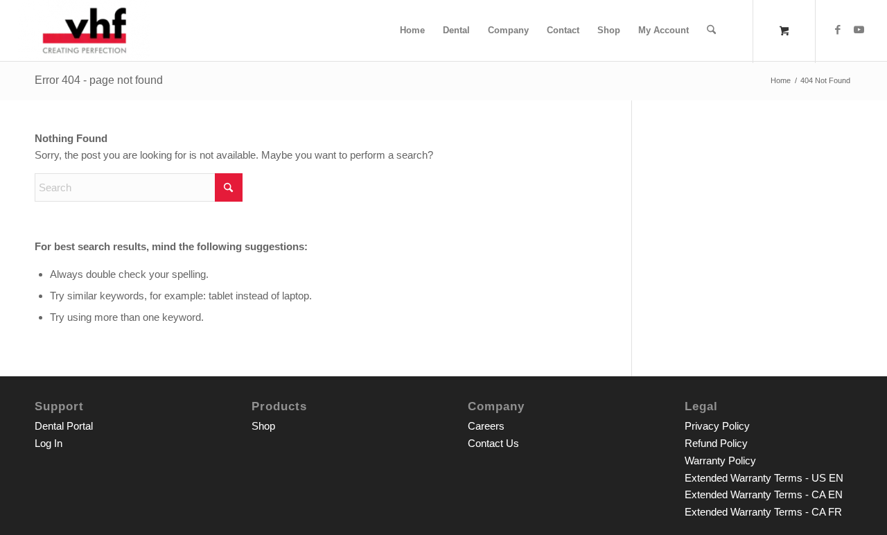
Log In (48, 443)
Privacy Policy (717, 426)
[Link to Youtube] (858, 29)
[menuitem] (412, 30)
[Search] (711, 30)
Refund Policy (716, 443)
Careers (486, 426)
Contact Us (493, 443)
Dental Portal (64, 426)
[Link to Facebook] (837, 29)
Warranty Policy (720, 460)
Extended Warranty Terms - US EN (764, 478)
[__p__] (84, 30)
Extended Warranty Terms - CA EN (764, 494)
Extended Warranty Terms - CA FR (763, 512)
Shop (263, 426)
